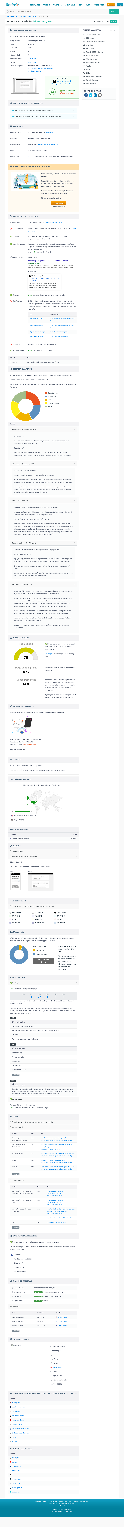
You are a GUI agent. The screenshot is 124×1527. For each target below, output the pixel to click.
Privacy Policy (69, 1511)
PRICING (46, 5)
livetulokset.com (17, 1479)
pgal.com (15, 1462)
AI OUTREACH (70, 5)
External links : (17, 1180)
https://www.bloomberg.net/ (59, 332)
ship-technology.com (18, 1407)
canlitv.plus (15, 1458)
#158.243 (31, 157)
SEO (81, 5)
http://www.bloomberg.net (38, 332)
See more (49, 132)
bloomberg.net (64, 81)
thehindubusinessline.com (20, 1433)
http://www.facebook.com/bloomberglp (59, 1218)
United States (62, 1317)
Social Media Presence (94, 77)
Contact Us (62, 1505)
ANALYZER (57, 5)
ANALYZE (114, 11)
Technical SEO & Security (94, 52)
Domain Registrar (92, 80)
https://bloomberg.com (54, 223)
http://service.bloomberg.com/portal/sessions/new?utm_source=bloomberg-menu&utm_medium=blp (61, 1211)
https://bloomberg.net (36, 325)
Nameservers (14, 1306)
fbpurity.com (16, 1402)
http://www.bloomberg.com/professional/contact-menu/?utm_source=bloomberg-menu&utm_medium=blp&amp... (56, 1147)
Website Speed (91, 59)
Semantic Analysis (92, 56)
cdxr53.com (16, 1470)
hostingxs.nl (16, 1483)
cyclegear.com (16, 1466)
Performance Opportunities (95, 42)
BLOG (88, 5)
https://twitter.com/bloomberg (56, 1222)
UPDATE (114, 21)
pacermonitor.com (18, 1415)
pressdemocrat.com (18, 1424)
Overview (89, 45)
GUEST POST (98, 5)
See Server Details (34, 71)
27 (39, 997)
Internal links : (17, 1127)
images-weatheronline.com (20, 1428)
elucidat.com (16, 1492)
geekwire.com (16, 1411)
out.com (14, 1437)
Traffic (89, 66)
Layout (88, 70)
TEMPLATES (35, 5)
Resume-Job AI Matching (66, 1501)
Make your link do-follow (62, 84)
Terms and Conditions (57, 1511)
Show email (32, 62)
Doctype (16, 851)
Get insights (49, 654)
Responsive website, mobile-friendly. (24, 856)
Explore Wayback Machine (47, 145)
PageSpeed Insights (93, 63)
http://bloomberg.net (36, 318)
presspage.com (17, 1488)
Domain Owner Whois (93, 35)
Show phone (32, 59)
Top (113, 30)
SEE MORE (16, 1075)
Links (88, 73)
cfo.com (14, 1441)
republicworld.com (18, 1420)
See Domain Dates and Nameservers (40, 68)
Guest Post (90, 49)
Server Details (91, 84)
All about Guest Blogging (50, 1501)
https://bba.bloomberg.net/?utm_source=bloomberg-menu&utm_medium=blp (55, 1193)
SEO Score (90, 38)
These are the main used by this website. (32, 906)
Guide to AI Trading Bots (81, 1501)
